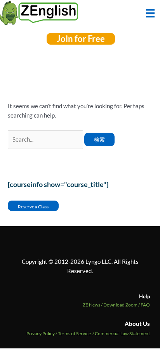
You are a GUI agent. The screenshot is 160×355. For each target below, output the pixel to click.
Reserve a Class (33, 206)
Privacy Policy (40, 333)
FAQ (145, 305)
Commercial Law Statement (122, 333)
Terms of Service (74, 333)
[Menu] (150, 12)
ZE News (93, 305)
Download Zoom (122, 305)
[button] (81, 39)
